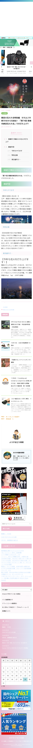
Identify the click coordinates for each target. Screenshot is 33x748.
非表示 (19, 133)
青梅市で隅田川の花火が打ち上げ (16, 140)
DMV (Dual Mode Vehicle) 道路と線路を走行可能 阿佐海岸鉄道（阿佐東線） (21, 324)
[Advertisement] (16, 19)
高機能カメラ (6, 611)
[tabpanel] (16, 63)
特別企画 (13, 155)
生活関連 (5, 307)
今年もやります (15, 151)
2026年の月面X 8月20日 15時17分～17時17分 (16, 558)
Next (31, 62)
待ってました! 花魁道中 (12, 417)
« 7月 (3, 686)
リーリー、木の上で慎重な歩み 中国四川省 (14, 557)
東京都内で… (14, 159)
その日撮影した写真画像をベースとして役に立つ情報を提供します (16, 741)
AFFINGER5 (19, 745)
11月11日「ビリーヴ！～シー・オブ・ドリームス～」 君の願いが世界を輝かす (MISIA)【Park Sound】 (16, 578)
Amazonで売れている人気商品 (11, 594)
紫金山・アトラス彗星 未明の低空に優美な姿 (15, 566)
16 (29, 672)
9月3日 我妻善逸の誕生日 (9, 540)
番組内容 (10, 147)
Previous (1, 62)
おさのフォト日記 (16, 737)
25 (8, 679)
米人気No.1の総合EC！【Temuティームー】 (15, 607)
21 (21, 676)
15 (25, 672)
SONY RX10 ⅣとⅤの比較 (8, 537)
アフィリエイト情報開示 (9, 603)
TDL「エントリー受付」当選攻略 (11, 553)
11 (8, 672)
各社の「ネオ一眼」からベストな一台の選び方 (14, 643)
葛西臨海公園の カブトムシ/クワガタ (12, 551)
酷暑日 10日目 (6, 534)
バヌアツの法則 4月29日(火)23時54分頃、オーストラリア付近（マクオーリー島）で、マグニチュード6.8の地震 (16, 562)
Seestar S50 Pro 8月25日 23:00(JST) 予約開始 (16, 67)
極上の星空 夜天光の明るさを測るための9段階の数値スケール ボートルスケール (16, 573)
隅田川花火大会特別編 (8, 309)
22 (25, 676)
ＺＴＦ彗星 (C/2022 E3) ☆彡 (10, 555)
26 (12, 679)
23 (29, 676)
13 (16, 672)
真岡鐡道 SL (10, 419)
